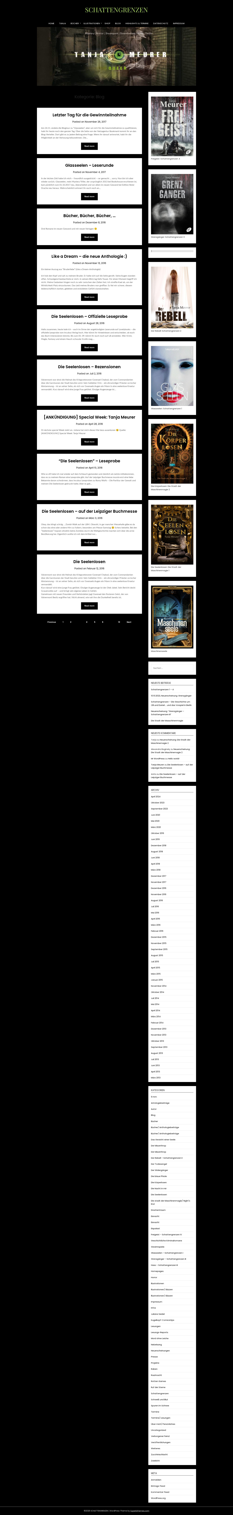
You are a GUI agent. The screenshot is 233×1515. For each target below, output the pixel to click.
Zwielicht (155, 1460)
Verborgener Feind (160, 1436)
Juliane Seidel (158, 1314)
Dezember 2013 (158, 1028)
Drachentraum (158, 1210)
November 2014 (158, 986)
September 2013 (159, 1047)
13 (119, 622)
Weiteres (155, 1448)
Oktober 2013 (157, 1041)
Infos (153, 1307)
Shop (107, 23)
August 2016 (157, 900)
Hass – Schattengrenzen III (164, 1265)
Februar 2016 (157, 931)
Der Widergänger (159, 1170)
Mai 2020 (155, 821)
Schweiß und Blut (159, 1399)
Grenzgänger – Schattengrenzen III (168, 1258)
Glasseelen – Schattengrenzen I (167, 1252)
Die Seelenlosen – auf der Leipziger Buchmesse (89, 511)
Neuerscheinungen (160, 1350)
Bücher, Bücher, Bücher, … (89, 216)
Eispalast (155, 1228)
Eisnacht (155, 1216)
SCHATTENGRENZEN (116, 9)
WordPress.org (158, 1498)
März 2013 (155, 1077)
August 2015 (157, 955)
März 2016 (155, 924)
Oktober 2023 (157, 802)
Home (51, 23)
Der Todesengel (159, 1164)
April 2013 (155, 1071)
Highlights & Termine (137, 23)
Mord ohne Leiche (160, 1338)
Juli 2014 (155, 998)
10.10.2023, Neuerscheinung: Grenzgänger (171, 695)
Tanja (62, 23)
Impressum (179, 23)
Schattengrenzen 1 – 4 (162, 689)
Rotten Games (158, 1381)
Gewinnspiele (157, 1246)
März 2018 (155, 869)
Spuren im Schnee (160, 1405)
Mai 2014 (155, 1004)
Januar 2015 (157, 979)
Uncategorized (158, 1430)
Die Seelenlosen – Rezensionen (89, 367)
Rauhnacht (156, 1375)
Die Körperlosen (159, 1182)
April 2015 (155, 967)
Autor (154, 1109)
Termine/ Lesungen (160, 1417)
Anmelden (156, 1479)
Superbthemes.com (139, 1510)
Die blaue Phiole (159, 1176)
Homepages (157, 1271)
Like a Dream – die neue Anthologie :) (89, 256)
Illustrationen (92, 23)
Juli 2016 (155, 906)
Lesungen (156, 1326)
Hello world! (173, 758)
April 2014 (155, 1010)
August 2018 (157, 851)
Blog (118, 23)
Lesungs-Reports (159, 1332)
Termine (155, 1411)
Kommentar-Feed (160, 1492)
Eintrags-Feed (158, 1486)
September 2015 (159, 949)
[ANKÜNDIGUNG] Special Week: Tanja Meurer (89, 417)
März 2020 (156, 827)
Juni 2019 (155, 839)
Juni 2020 (155, 814)
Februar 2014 (157, 1022)
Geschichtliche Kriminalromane (166, 1240)
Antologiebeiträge (160, 1103)
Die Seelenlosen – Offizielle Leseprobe (89, 316)
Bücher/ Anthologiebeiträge (165, 1127)
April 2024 (155, 796)
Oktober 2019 (157, 833)
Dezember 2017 (158, 876)
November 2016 (158, 894)
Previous (51, 622)
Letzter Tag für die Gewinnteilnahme (89, 115)
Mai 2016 (155, 912)
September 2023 (159, 808)
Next (129, 622)
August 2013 (157, 1053)
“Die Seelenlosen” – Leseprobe (89, 461)
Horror (154, 1277)
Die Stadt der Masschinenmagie (167, 720)
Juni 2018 (155, 857)
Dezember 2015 (158, 937)
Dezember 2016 (158, 888)
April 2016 (155, 918)
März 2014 (156, 1016)
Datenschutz (160, 23)
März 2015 (156, 973)
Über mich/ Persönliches (163, 1424)
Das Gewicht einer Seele (163, 1139)
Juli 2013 (155, 1059)
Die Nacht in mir (159, 1188)
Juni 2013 (155, 1065)
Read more (89, 146)
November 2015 (158, 943)
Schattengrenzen (160, 1393)
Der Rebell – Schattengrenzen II (166, 1157)
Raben (154, 1369)
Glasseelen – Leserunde (89, 165)
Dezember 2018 (158, 845)
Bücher (75, 23)
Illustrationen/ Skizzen (162, 1289)
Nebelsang (156, 1344)
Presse (154, 1356)
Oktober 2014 (157, 992)
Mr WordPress (158, 758)
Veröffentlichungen (160, 1442)
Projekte (155, 1362)
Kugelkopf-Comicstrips (162, 1320)
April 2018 (155, 863)
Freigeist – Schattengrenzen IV (166, 1234)
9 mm (154, 1096)
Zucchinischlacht (159, 1454)
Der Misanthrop (158, 1145)
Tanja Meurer (157, 764)
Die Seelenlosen (89, 562)
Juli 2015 (155, 961)
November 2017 (158, 882)
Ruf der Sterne (158, 1387)
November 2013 (158, 1034)
